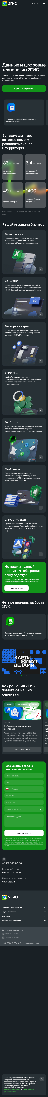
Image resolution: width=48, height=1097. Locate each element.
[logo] (9, 3)
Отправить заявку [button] (24, 833)
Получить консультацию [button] (24, 88)
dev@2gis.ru (8, 881)
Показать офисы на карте (14, 878)
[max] (4, 859)
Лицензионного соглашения (19, 840)
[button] (44, 4)
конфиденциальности (12, 1090)
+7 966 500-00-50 (12, 863)
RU (35, 4)
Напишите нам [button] (16, 588)
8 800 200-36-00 (11, 872)
